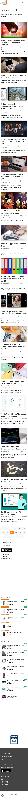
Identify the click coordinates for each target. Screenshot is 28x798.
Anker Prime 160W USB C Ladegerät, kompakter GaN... (15, 667)
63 (18, 536)
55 (20, 532)
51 (3, 532)
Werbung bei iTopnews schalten (9, 758)
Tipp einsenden (6, 545)
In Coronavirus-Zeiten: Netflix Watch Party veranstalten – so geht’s (12, 176)
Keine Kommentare (23, 77)
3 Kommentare (24, 451)
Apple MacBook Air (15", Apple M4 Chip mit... (16, 681)
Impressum (6, 554)
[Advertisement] (14, 578)
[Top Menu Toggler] (25, 2)
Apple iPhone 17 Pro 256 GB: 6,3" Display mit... (14, 625)
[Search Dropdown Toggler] (22, 3)
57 (6, 536)
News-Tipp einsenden (7, 756)
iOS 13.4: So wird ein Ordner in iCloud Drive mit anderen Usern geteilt (12, 279)
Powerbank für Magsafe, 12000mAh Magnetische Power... (15, 653)
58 (10, 536)
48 (16, 528)
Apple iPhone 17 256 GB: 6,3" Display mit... (15, 602)
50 (24, 528)
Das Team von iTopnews (8, 759)
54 (16, 532)
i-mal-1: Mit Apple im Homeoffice (13, 75)
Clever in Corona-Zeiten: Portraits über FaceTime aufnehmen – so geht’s (13, 141)
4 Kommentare (24, 110)
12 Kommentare (24, 248)
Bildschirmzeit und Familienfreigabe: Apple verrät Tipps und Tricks (12, 106)
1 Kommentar (24, 180)
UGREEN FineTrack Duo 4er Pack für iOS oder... (15, 646)
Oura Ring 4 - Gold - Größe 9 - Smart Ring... (15, 660)
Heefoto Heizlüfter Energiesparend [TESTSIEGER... (15, 674)
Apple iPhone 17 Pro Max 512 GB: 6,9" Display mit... (16, 633)
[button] (2, 795)
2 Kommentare (24, 47)
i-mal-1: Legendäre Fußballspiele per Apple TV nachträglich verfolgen (13, 42)
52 (7, 532)
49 (20, 528)
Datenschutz (6, 556)
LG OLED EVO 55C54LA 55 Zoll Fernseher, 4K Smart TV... (14, 695)
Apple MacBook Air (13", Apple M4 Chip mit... (16, 688)
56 (24, 532)
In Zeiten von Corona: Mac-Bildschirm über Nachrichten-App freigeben (13, 346)
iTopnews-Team (7, 547)
